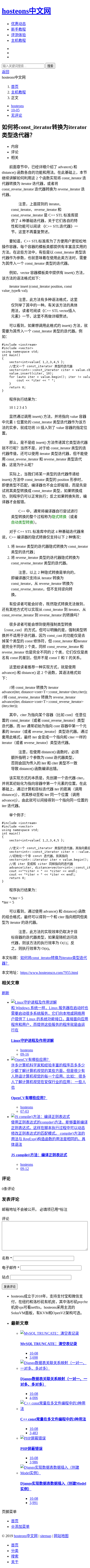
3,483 (34, 1433)
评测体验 (18, 35)
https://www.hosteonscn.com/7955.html (49, 973)
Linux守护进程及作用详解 (32, 1041)
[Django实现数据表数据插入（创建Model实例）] (54, 1473)
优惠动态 (18, 24)
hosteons (17, 106)
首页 (14, 87)
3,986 (34, 1462)
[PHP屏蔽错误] (33, 1438)
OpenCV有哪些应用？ (29, 1098)
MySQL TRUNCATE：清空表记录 (48, 1344)
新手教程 (18, 29)
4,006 (34, 1398)
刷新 (5, 993)
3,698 (34, 1357)
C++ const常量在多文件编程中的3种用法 (53, 1419)
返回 (5, 72)
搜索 (50, 66)
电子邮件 (10, 1268)
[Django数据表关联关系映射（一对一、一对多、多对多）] (54, 1368)
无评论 (16, 115)
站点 (5, 1277)
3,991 (34, 1503)
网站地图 (61, 1536)
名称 (7, 1258)
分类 (14, 1551)
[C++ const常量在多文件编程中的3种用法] (54, 1409)
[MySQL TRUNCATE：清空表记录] (49, 1333)
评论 (5, 1219)
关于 (14, 1562)
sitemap (45, 1536)
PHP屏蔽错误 (31, 1449)
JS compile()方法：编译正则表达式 (39, 1155)
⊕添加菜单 (20, 1527)
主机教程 (18, 40)
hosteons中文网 (26, 11)
